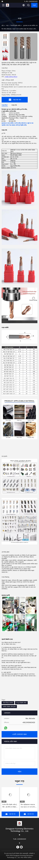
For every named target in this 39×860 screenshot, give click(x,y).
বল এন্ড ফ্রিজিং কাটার (21, 702)
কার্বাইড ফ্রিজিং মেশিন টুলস (9, 706)
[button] (6, 59)
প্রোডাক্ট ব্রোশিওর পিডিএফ (11, 76)
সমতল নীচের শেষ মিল (8, 702)
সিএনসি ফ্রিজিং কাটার (15, 25)
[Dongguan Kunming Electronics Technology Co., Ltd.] (3, 1)
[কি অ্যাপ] (6, 728)
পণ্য (7, 25)
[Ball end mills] (23, 47)
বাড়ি (3, 25)
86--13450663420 (32, 1)
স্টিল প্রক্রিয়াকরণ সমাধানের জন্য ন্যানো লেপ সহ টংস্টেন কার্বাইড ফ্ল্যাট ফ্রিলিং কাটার (28, 806)
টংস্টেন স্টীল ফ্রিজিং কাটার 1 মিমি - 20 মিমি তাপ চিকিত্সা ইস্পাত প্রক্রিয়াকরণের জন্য (9, 806)
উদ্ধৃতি (34, 5)
